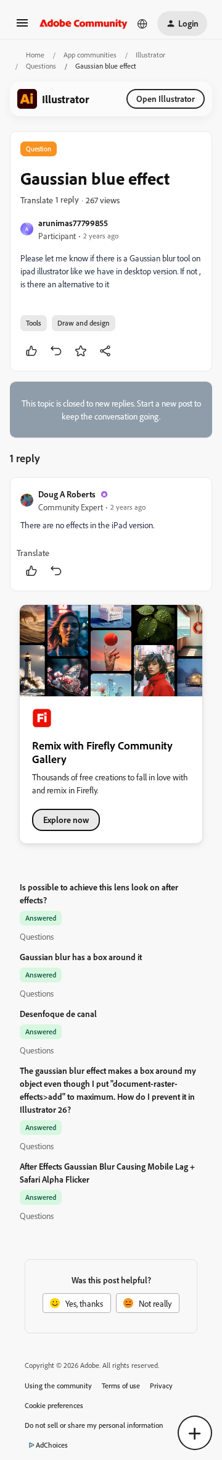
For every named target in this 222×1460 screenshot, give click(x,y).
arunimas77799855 (73, 222)
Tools (33, 322)
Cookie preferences (54, 1405)
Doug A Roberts (67, 494)
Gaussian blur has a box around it (81, 957)
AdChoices (52, 1444)
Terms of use (121, 1385)
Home (35, 54)
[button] (22, 27)
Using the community (58, 1385)
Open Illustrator (165, 98)
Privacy (161, 1385)
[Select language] (142, 23)
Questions (41, 65)
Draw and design (83, 322)
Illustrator (150, 54)
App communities (90, 54)
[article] (111, 534)
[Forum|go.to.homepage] (83, 23)
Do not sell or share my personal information (94, 1425)
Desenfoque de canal (58, 1013)
